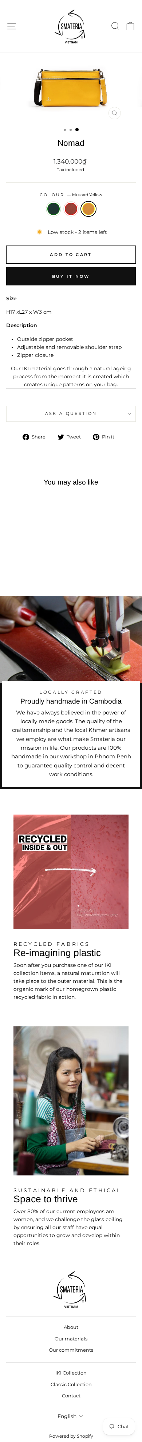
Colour (71, 194)
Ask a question (71, 413)
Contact (71, 1395)
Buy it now (71, 276)
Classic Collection (71, 1384)
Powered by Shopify (71, 1436)
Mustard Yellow (88, 209)
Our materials (71, 1339)
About (71, 1327)
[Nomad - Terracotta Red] (30, 570)
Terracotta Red (71, 209)
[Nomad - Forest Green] (22, 570)
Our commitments (71, 1350)
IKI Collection (71, 1373)
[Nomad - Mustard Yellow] (39, 570)
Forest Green (53, 209)
